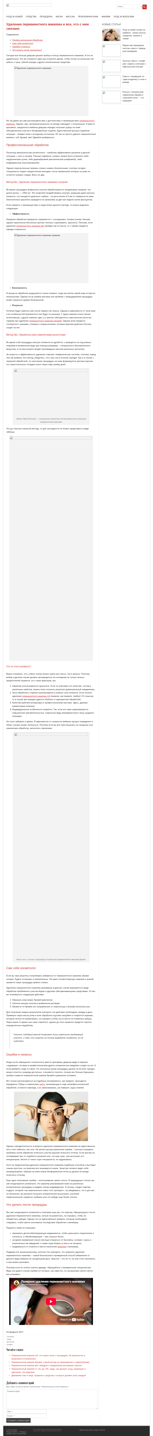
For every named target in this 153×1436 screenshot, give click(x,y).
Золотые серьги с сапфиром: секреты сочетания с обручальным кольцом (134, 64)
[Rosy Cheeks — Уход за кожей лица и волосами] (28, 6)
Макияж (106, 17)
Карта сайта (99, 1430)
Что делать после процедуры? (27, 50)
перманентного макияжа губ (36, 696)
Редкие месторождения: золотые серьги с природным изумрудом (134, 48)
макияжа (62, 1246)
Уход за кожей (14, 17)
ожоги (42, 1084)
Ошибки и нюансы (21, 46)
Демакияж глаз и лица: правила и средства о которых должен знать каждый (49, 1375)
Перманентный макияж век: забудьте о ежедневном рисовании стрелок (47, 1365)
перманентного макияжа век (30, 226)
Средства (31, 17)
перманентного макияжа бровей (45, 321)
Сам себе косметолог (22, 43)
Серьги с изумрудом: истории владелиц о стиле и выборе (134, 79)
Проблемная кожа (88, 17)
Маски (59, 17)
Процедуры (46, 17)
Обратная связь (86, 1430)
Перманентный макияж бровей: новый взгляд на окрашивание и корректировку (50, 1362)
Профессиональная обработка (27, 40)
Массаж (70, 17)
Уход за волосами (124, 17)
